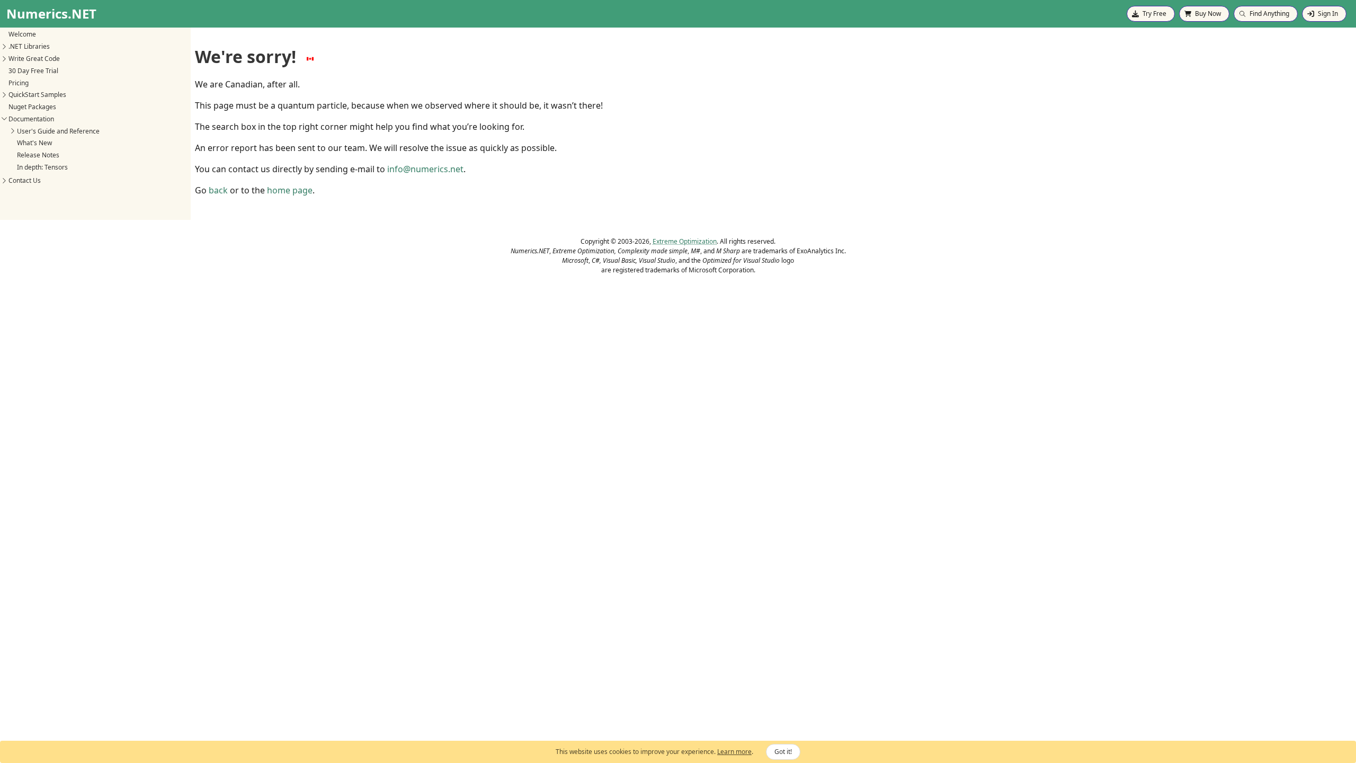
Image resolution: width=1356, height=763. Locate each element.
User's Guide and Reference (58, 131)
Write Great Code (34, 58)
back (218, 190)
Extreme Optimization (685, 241)
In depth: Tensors (42, 167)
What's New (34, 142)
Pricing (18, 82)
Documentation (31, 118)
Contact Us (24, 180)
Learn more (734, 751)
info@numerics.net (425, 169)
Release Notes (38, 154)
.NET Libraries (29, 46)
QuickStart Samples (37, 94)
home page (290, 190)
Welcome (22, 34)
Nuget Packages (32, 106)
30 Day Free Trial (33, 70)
